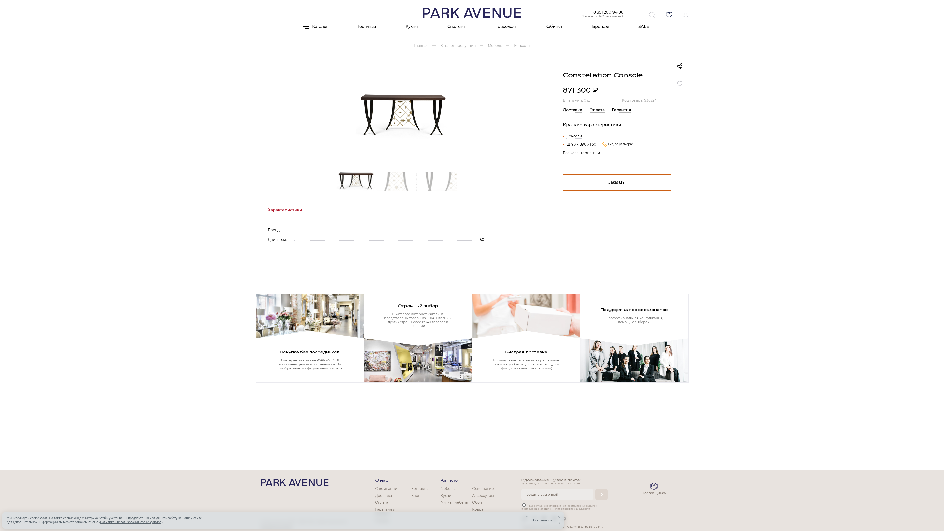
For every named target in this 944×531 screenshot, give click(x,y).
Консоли (574, 136)
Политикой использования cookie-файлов (130, 522)
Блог (415, 495)
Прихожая (505, 26)
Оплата (597, 110)
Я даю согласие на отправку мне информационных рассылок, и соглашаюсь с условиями (559, 507)
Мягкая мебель (454, 502)
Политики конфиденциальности (571, 508)
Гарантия (621, 110)
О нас (381, 481)
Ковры (478, 509)
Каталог (450, 481)
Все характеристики (581, 153)
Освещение (483, 489)
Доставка (572, 110)
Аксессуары (483, 495)
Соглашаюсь (542, 520)
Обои (477, 502)
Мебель (448, 489)
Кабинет (554, 26)
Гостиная (367, 26)
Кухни (446, 495)
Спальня (456, 26)
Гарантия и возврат (385, 511)
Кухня (412, 26)
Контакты (419, 489)
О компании (386, 489)
